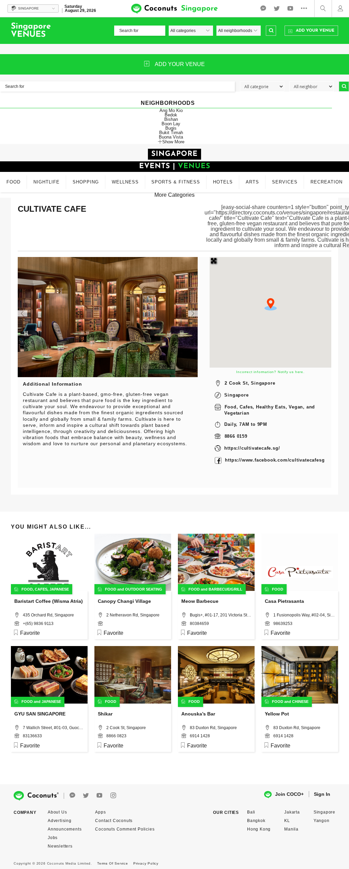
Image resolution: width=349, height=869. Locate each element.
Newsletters (60, 846)
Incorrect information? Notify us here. (270, 372)
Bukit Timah (171, 132)
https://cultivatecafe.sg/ (252, 448)
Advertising (60, 820)
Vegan (296, 406)
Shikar (105, 714)
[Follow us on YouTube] (290, 8)
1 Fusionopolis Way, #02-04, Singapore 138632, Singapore (304, 615)
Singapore (236, 395)
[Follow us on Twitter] (277, 8)
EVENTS (154, 166)
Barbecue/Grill (225, 589)
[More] (305, 8)
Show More (173, 141)
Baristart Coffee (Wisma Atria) (48, 601)
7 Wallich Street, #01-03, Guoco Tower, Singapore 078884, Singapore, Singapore (53, 727)
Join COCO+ (289, 794)
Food (231, 406)
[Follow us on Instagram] (113, 796)
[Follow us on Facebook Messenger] (263, 8)
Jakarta (292, 812)
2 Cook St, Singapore (250, 383)
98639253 (282, 623)
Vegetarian (236, 413)
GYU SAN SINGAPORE (39, 714)
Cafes (246, 406)
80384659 (199, 623)
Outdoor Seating (143, 589)
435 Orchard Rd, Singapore (48, 615)
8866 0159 (236, 436)
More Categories (174, 195)
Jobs (53, 837)
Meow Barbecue (199, 601)
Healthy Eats (271, 406)
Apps (100, 812)
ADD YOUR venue (180, 64)
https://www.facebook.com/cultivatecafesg (274, 460)
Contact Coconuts (114, 820)
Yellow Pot (277, 714)
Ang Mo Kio (171, 110)
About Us (57, 812)
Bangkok (256, 820)
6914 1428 (200, 736)
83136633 (32, 736)
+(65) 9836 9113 (38, 623)
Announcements (64, 829)
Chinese (300, 701)
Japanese (59, 589)
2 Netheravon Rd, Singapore (133, 615)
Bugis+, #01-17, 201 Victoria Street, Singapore (220, 615)
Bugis (171, 128)
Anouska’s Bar (198, 714)
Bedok (171, 114)
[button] (271, 304)
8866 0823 (116, 736)
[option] (108, 317)
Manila (291, 829)
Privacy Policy (145, 863)
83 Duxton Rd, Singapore (213, 727)
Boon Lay (171, 123)
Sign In (322, 794)
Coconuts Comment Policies (124, 829)
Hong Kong (259, 829)
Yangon (322, 820)
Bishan (171, 119)
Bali (251, 812)
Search (271, 31)
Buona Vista (171, 137)
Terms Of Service (112, 863)
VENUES (194, 166)
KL (287, 820)
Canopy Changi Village (124, 601)
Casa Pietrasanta (284, 601)
